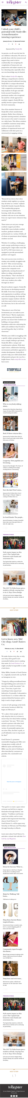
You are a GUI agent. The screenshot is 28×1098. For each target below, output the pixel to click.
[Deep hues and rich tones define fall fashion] (10, 968)
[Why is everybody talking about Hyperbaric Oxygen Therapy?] (10, 394)
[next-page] (6, 528)
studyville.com (19, 359)
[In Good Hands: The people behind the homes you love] (10, 507)
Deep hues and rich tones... (12, 979)
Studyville (18, 49)
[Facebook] (8, 44)
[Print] (19, 44)
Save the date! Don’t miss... (12, 490)
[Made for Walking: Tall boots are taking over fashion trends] (10, 884)
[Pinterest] (15, 44)
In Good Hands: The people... (13, 517)
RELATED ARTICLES (9, 382)
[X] (12, 44)
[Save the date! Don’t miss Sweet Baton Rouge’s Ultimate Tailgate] (10, 480)
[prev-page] (4, 528)
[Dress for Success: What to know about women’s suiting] (10, 856)
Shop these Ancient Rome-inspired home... (12, 921)
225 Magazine (11, 839)
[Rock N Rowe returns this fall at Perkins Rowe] (10, 423)
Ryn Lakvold (20, 648)
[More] (20, 651)
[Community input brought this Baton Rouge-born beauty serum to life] (10, 939)
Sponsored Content (20, 41)
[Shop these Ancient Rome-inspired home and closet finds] (10, 909)
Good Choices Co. (16, 663)
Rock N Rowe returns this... (12, 433)
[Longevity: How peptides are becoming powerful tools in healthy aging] (10, 450)
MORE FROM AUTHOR (10, 385)
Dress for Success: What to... (13, 867)
